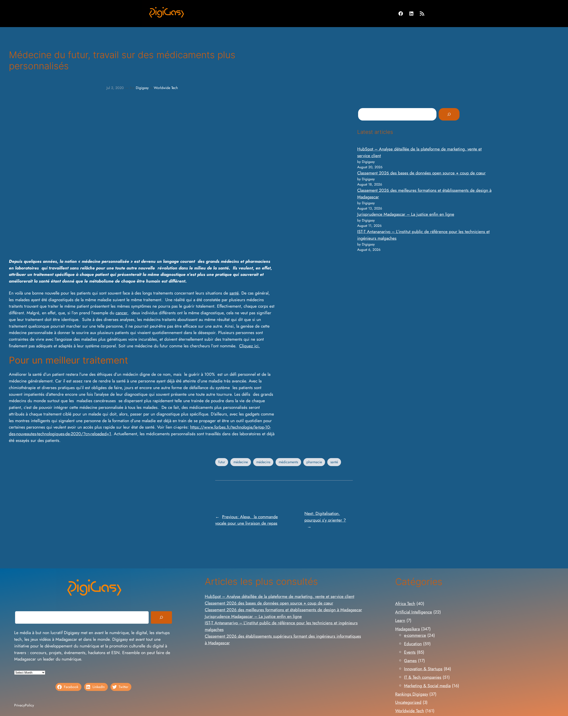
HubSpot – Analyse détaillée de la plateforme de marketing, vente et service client (279, 596)
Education (413, 644)
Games (410, 660)
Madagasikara (407, 629)
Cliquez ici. (249, 346)
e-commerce (415, 635)
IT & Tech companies (422, 677)
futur (221, 462)
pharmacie (314, 462)
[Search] (449, 114)
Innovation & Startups (423, 669)
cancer (121, 313)
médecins (263, 462)
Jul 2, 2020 (115, 87)
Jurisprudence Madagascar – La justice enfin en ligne (405, 214)
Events (410, 652)
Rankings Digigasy (411, 694)
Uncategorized (408, 702)
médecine (240, 462)
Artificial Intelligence (413, 612)
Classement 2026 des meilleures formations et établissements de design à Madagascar (283, 610)
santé (234, 293)
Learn (400, 620)
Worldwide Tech (166, 87)
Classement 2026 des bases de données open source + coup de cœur (421, 173)
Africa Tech (405, 603)
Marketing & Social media (427, 685)
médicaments (288, 462)
